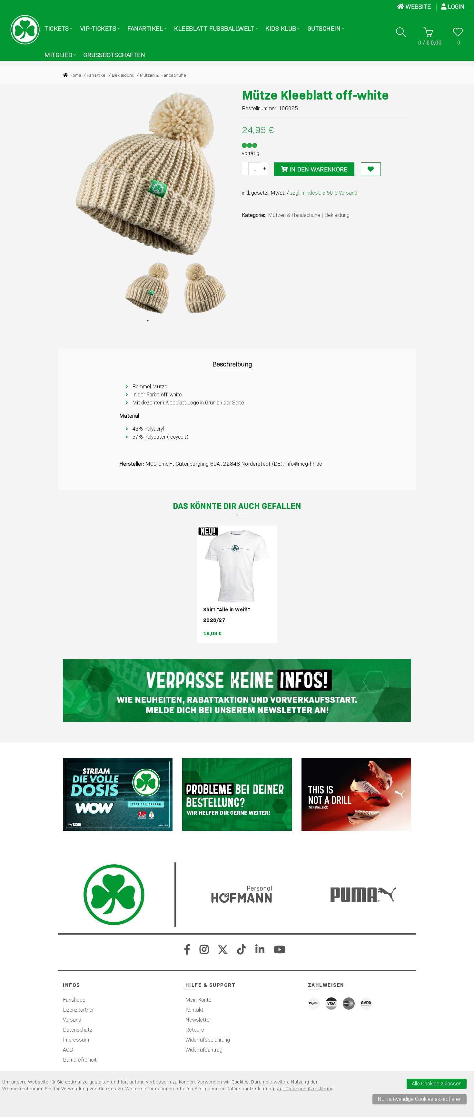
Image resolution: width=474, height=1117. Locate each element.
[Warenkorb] (428, 32)
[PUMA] (356, 794)
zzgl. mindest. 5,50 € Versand (323, 193)
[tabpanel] (148, 288)
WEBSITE (418, 6)
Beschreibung (232, 364)
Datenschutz (77, 1030)
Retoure (194, 1030)
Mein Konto (198, 1000)
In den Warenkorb (318, 169)
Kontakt (194, 1010)
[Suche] (401, 32)
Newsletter (198, 1020)
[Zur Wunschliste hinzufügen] (370, 169)
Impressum (76, 1040)
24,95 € (258, 129)
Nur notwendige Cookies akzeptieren (419, 1099)
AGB (68, 1050)
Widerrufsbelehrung (207, 1040)
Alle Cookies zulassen (436, 1084)
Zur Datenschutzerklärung (305, 1089)
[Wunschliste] (458, 32)
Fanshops (74, 1000)
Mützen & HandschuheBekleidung (309, 215)
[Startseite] (25, 29)
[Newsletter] (237, 690)
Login (457, 6)
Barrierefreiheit (80, 1060)
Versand (72, 1020)
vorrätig (250, 153)
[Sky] (118, 794)
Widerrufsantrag (203, 1050)
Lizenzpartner (78, 1010)
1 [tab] (147, 320)
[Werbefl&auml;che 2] (237, 794)
